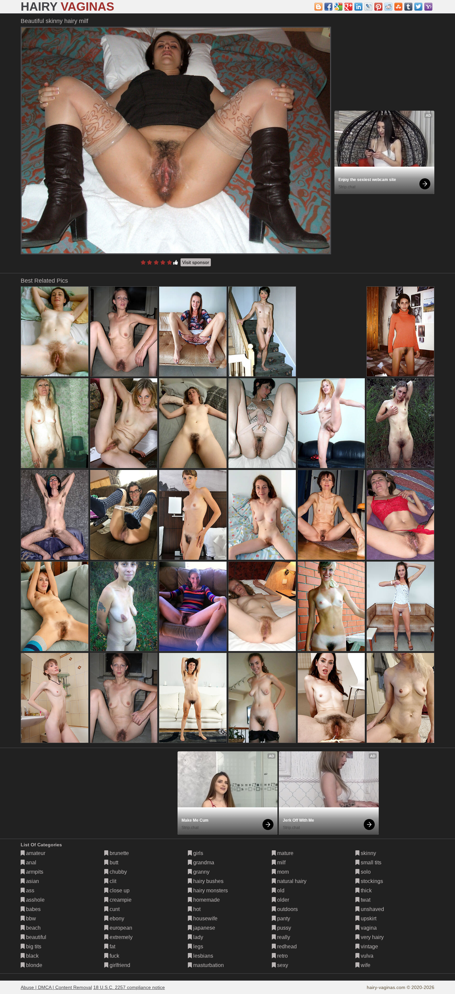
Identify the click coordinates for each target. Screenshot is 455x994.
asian (32, 881)
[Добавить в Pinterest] (378, 7)
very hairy (371, 937)
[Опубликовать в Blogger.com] (318, 7)
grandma (203, 862)
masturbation (208, 965)
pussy (283, 928)
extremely (120, 937)
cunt (114, 909)
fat (111, 946)
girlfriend (119, 965)
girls (197, 853)
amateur (35, 853)
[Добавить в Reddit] (388, 7)
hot (196, 909)
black (32, 956)
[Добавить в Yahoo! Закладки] (428, 7)
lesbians (202, 956)
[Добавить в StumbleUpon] (398, 7)
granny (201, 872)
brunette (118, 853)
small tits (370, 862)
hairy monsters (210, 890)
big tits (33, 946)
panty (283, 918)
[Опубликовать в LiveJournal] (368, 7)
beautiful (35, 937)
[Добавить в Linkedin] (358, 7)
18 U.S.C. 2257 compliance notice (129, 987)
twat (364, 900)
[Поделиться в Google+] (348, 7)
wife (364, 965)
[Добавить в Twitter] (418, 7)
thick (365, 890)
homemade (206, 900)
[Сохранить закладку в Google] (338, 7)
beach (33, 928)
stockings (371, 881)
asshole (35, 900)
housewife (205, 918)
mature (284, 853)
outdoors (287, 909)
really (283, 937)
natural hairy (291, 881)
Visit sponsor (195, 262)
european (120, 928)
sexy (282, 965)
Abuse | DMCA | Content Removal (56, 987)
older (282, 900)
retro (282, 956)
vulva (366, 956)
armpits (34, 872)
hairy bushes (208, 881)
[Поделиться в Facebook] (328, 7)
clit (112, 881)
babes (33, 909)
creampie (120, 900)
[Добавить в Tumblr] (408, 7)
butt (113, 862)
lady (197, 937)
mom (282, 872)
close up (119, 890)
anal (30, 862)
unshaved (371, 909)
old (280, 890)
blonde (33, 965)
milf (280, 862)
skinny (367, 853)
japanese (203, 928)
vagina (368, 928)
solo (365, 872)
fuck (113, 956)
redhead (286, 946)
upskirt (367, 918)
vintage (368, 946)
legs (197, 946)
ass (29, 890)
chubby (117, 872)
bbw (30, 918)
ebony (116, 918)
